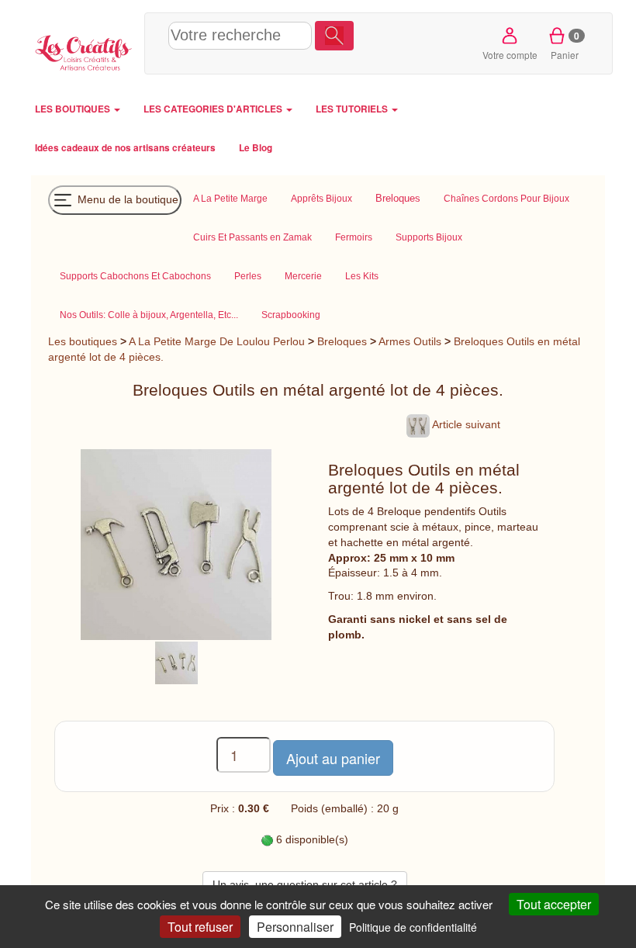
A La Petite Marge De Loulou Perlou (217, 341)
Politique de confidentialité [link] (413, 927)
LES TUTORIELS (353, 109)
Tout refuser (200, 927)
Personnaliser (295, 927)
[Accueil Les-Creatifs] (84, 50)
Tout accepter (554, 904)
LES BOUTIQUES (73, 109)
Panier (565, 45)
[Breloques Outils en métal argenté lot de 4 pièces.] (176, 662)
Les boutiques (82, 341)
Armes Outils (409, 341)
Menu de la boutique (126, 198)
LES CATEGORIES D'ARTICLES (214, 109)
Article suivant (465, 424)
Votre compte (509, 54)
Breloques (342, 341)
